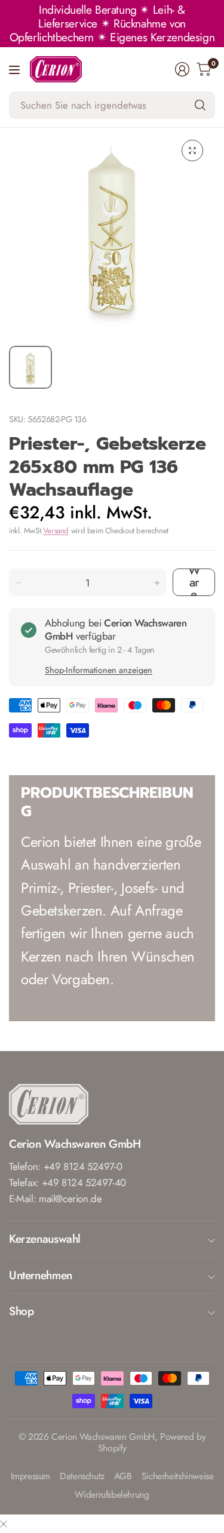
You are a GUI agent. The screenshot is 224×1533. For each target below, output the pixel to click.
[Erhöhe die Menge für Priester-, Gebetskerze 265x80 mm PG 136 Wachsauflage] (157, 583)
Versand (56, 530)
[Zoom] (192, 150)
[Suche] (200, 105)
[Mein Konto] (182, 69)
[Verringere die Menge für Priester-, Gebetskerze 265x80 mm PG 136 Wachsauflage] (18, 583)
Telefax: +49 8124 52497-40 (67, 1182)
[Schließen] (3, 1523)
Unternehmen (40, 1275)
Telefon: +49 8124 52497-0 (65, 1166)
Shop (21, 1310)
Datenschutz (82, 1476)
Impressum (31, 1476)
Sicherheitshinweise (178, 1476)
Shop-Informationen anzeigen (98, 670)
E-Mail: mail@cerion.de (55, 1198)
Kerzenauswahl (45, 1238)
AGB (123, 1476)
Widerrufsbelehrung (112, 1495)
